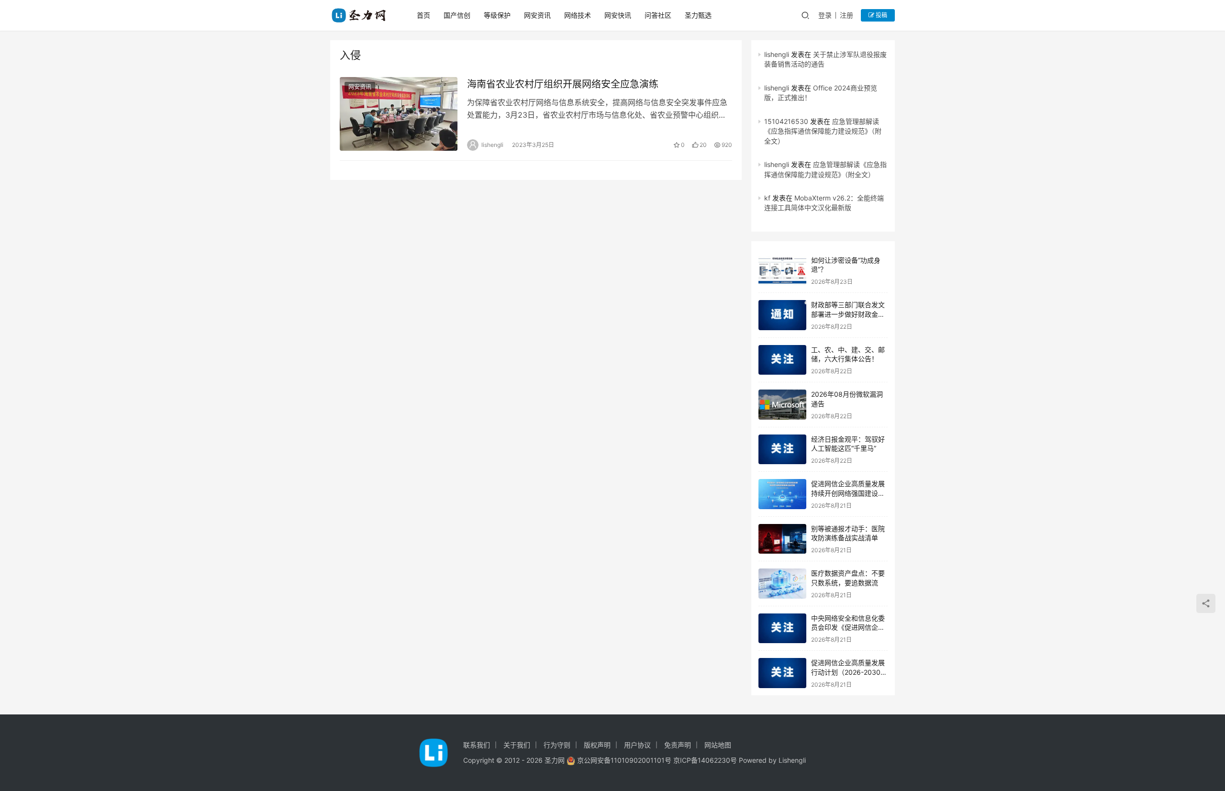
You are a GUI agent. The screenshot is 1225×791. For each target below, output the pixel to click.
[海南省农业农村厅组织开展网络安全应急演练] (398, 114)
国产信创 (457, 15)
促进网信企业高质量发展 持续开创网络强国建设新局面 (848, 492)
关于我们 (516, 745)
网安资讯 (537, 15)
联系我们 (476, 745)
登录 (825, 15)
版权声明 (597, 745)
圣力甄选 (698, 15)
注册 (846, 15)
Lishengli (792, 760)
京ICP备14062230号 (705, 760)
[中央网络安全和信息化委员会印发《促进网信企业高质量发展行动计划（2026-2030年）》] (782, 628)
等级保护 (497, 15)
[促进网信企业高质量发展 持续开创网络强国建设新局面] (782, 494)
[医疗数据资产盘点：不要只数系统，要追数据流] (782, 583)
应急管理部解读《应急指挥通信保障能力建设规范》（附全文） (822, 131)
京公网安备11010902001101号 (624, 760)
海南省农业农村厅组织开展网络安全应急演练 (562, 84)
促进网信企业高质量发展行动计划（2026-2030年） (848, 671)
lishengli (776, 54)
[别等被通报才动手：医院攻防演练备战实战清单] (782, 539)
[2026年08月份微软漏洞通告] (782, 405)
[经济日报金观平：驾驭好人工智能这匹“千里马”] (782, 449)
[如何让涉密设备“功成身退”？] (782, 271)
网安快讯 (617, 15)
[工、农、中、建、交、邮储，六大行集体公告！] (782, 360)
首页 (423, 15)
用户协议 (637, 745)
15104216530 (786, 121)
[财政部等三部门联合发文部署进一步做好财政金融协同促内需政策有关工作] (782, 315)
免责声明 (677, 745)
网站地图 (717, 745)
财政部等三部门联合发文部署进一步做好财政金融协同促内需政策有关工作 (848, 314)
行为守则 (557, 745)
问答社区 (658, 15)
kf (767, 198)
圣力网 (555, 760)
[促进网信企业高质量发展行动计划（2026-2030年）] (782, 673)
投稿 (880, 15)
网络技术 (577, 15)
